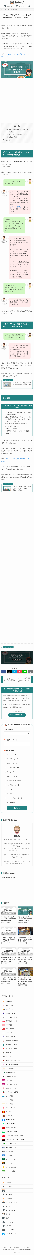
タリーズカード (10, 1163)
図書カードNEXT (12, 776)
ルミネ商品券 (10, 1100)
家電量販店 (9, 1194)
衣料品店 (8, 1226)
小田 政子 (17, 836)
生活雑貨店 (9, 1198)
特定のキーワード (11, 740)
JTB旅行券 (9, 1115)
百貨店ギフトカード (11, 1044)
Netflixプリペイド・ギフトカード (15, 1139)
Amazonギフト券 (11, 1076)
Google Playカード (11, 1123)
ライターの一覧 (27, 1247)
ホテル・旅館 (10, 1230)
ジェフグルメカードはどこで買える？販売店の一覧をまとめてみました (22, 384)
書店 (7, 1218)
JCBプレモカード (11, 1143)
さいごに (8, 140)
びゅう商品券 (10, 1096)
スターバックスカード (12, 1159)
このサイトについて (8, 1247)
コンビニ (8, 1190)
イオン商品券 (11, 802)
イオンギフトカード (11, 1084)
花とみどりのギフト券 (12, 1064)
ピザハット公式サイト (17, 207)
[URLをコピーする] (30, 671)
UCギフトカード (12, 763)
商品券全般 (9, 1001)
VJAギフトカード (12, 759)
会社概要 (5, 1249)
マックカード (10, 1111)
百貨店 (8, 1206)
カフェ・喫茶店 (10, 1210)
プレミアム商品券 (11, 1167)
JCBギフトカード (12, 754)
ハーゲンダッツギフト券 (14, 798)
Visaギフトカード (11, 1147)
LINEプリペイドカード (12, 1131)
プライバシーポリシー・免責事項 (23, 1249)
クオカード (10, 772)
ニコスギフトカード (13, 767)
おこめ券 (9, 793)
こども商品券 (10, 1068)
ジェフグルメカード (8, 647)
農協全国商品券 (10, 1072)
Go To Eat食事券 (10, 1171)
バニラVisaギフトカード (13, 1151)
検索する (17, 808)
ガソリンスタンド (11, 1233)
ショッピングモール (11, 1202)
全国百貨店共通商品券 (14, 780)
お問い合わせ (11, 1249)
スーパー (8, 1182)
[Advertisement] (17, 100)
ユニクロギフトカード (12, 1088)
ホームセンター (10, 1222)
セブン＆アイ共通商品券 (13, 1092)
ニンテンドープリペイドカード (14, 1135)
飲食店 (8, 1214)
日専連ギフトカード (11, 1021)
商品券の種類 (10, 750)
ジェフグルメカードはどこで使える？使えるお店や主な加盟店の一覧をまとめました (22, 488)
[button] (3, 671)
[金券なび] (17, 2)
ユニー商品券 (10, 1104)
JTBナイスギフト (11, 1029)
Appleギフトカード (11, 1119)
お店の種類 (9, 729)
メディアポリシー (18, 1247)
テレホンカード (10, 1155)
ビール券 (9, 789)
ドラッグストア (10, 1186)
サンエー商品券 (10, 1108)
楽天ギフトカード (11, 1127)
